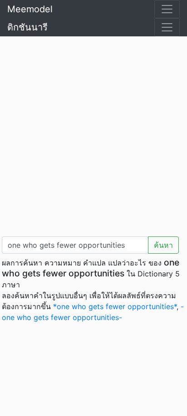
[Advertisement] (93, 134)
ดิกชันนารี (27, 27)
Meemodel (30, 9)
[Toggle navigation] (167, 9)
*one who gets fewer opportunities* (115, 306)
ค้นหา (163, 245)
